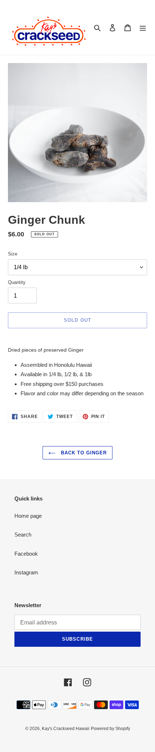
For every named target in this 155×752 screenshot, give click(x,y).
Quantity (17, 282)
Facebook (26, 554)
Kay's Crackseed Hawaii (65, 728)
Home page (28, 516)
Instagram (26, 572)
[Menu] (142, 27)
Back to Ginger (83, 452)
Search (22, 534)
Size (12, 254)
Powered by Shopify (110, 728)
